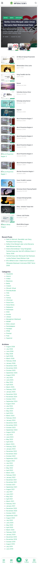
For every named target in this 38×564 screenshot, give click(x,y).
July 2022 (9, 463)
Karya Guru (19, 17)
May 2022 (9, 468)
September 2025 (11, 373)
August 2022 (10, 461)
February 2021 (11, 504)
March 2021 (10, 501)
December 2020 (11, 508)
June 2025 (9, 380)
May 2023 (9, 439)
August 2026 (10, 347)
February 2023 (11, 446)
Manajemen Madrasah (13, 319)
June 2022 (9, 465)
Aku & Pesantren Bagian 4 (25, 145)
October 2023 (10, 427)
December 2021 (11, 480)
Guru (7, 295)
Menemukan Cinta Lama (24, 65)
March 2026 (10, 358)
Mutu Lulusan (10, 324)
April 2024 (9, 413)
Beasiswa (9, 281)
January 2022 (10, 477)
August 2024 (10, 404)
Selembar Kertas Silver (24, 92)
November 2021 (11, 482)
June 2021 (9, 494)
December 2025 (11, 366)
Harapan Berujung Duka (24, 198)
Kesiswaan (9, 309)
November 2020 (11, 511)
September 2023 (11, 430)
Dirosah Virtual (11, 288)
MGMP (8, 321)
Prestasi (8, 333)
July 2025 (9, 377)
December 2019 (11, 537)
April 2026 (9, 356)
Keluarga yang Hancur (23, 101)
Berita (11, 17)
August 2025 (10, 375)
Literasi (8, 317)
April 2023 (9, 442)
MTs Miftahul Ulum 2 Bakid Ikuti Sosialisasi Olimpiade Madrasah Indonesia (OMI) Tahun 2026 (20, 263)
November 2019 (11, 539)
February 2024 (11, 418)
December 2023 (11, 423)
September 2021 (11, 487)
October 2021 (10, 485)
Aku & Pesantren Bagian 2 (25, 162)
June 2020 (9, 523)
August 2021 (10, 489)
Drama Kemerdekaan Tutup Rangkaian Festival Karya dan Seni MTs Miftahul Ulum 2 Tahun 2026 (20, 251)
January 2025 (10, 392)
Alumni (8, 276)
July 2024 (9, 406)
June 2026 (9, 351)
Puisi (7, 336)
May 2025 (9, 382)
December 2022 (11, 451)
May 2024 (9, 411)
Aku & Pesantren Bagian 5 (25, 136)
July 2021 (9, 492)
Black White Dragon (23, 224)
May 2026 (9, 354)
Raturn (19, 83)
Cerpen (8, 286)
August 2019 (10, 544)
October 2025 (10, 370)
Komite (8, 314)
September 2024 (11, 401)
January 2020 (10, 534)
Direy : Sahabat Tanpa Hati (25, 206)
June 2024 (9, 408)
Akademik (9, 274)
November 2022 (11, 454)
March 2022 (10, 473)
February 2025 (11, 389)
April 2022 (9, 470)
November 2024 (11, 397)
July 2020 (9, 520)
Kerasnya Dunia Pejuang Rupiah (27, 189)
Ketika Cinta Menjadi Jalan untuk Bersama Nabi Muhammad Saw (19, 23)
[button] (2, 3)
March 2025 (10, 387)
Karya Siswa (10, 305)
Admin (6, 36)
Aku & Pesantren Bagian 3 (25, 154)
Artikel (6, 17)
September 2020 (11, 515)
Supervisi (9, 338)
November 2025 (11, 368)
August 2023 (10, 432)
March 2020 (10, 530)
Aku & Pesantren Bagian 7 (25, 118)
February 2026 (11, 361)
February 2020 (11, 532)
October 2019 (10, 542)
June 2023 (9, 437)
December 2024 (11, 394)
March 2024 (10, 415)
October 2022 (10, 456)
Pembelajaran (10, 326)
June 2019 (9, 549)
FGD (7, 293)
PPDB (8, 331)
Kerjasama (9, 307)
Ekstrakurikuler (11, 290)
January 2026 (10, 363)
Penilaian (9, 329)
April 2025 (9, 385)
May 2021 (9, 496)
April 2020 (9, 527)
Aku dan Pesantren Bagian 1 (25, 171)
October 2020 (10, 513)
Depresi (19, 109)
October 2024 (10, 399)
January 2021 (10, 506)
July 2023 (9, 435)
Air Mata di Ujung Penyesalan (26, 57)
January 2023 (10, 449)
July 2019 (9, 546)
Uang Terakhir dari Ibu (23, 74)
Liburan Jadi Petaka (23, 215)
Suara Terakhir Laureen (24, 180)
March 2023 (10, 444)
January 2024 (10, 420)
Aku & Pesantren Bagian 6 (25, 127)
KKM (7, 312)
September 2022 (11, 458)
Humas (8, 298)
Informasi (9, 300)
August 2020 (10, 518)
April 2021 (9, 499)
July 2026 (9, 349)
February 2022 (11, 475)
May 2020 (9, 525)
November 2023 (11, 425)
